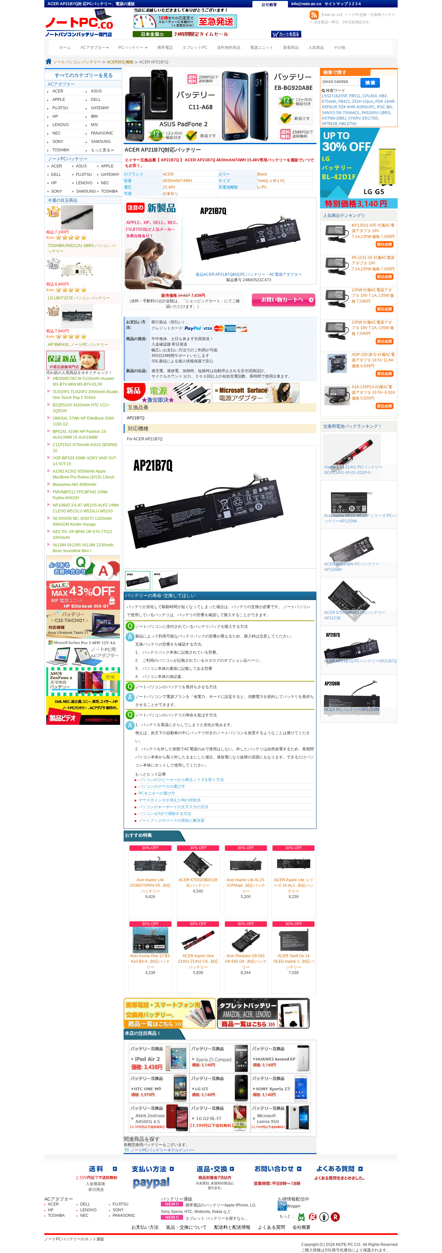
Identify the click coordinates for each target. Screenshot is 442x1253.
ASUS (96, 91)
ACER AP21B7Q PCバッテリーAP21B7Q (360, 661)
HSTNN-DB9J (334, 118)
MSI (94, 125)
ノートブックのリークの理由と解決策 (171, 820)
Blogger (294, 1206)
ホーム (67, 47)
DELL (96, 99)
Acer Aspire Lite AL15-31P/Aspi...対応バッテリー (246, 885)
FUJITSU (60, 108)
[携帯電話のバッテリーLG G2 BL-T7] (220, 1117)
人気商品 (316, 47)
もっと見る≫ (102, 150)
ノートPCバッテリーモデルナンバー (162, 1150)
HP (55, 116)
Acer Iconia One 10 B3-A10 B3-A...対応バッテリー (150, 961)
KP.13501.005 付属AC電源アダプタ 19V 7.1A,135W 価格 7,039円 (373, 231)
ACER (57, 91)
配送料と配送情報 (232, 1227)
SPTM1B (329, 124)
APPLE (58, 99)
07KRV (354, 118)
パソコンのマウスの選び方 (161, 786)
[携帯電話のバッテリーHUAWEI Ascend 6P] (280, 1058)
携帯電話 (165, 47)
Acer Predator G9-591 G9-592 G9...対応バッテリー (246, 961)
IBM (94, 116)
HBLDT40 (348, 124)
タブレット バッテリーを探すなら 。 (217, 1218)
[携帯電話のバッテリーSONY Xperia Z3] (280, 1088)
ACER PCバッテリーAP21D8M (351, 709)
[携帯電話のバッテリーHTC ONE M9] (159, 1088)
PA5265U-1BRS (376, 113)
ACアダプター (61, 84)
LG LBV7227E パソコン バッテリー (79, 298)
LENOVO (60, 125)
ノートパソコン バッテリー (77, 62)
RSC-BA (384, 107)
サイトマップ (337, 4)
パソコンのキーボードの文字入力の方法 (173, 807)
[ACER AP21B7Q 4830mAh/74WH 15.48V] (220, 506)
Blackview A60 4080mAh (74, 484)
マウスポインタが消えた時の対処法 (169, 800)
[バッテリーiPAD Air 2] (159, 1058)
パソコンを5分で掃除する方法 (164, 813)
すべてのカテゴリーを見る (84, 75)
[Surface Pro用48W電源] (255, 393)
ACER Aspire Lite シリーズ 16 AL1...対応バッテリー (294, 885)
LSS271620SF (334, 96)
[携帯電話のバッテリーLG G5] (220, 1088)
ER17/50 (370, 118)
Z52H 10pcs (362, 101)
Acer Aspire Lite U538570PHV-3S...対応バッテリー (150, 885)
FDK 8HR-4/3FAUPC (356, 107)
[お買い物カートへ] (286, 34)
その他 (339, 47)
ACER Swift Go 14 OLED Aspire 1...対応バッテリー (293, 961)
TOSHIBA (60, 150)
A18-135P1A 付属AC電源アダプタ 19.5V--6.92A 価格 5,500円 (373, 392)
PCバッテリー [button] (131, 47)
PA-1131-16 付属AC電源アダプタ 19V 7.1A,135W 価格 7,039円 (373, 263)
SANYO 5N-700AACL (341, 113)
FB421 (344, 101)
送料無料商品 (228, 47)
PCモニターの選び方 (156, 793)
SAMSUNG (101, 141)
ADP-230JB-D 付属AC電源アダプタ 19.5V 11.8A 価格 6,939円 (373, 360)
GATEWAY (100, 108)
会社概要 (302, 1227)
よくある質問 (271, 1227)
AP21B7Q (170, 160)
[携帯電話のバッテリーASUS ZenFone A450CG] (159, 1117)
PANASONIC (102, 133)
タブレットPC (194, 47)
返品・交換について (186, 1227)
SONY (57, 141)
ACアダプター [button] (93, 47)
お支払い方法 (145, 1227)
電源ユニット (261, 47)
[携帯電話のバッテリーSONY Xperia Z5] (220, 1058)
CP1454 (369, 96)
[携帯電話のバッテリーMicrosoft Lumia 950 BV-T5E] (280, 1117)
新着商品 (291, 47)
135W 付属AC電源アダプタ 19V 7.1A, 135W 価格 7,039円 (373, 295)
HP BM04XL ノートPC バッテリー (78, 344)
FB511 (354, 96)
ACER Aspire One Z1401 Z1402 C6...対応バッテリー (198, 961)
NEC (56, 133)
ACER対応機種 (120, 62)
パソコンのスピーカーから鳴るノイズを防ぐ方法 (181, 779)
